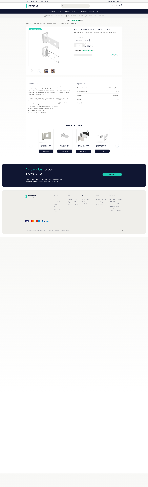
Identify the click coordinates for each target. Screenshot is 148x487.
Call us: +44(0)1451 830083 (42, 1)
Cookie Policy (99, 204)
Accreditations (58, 202)
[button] (74, 20)
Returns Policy (71, 207)
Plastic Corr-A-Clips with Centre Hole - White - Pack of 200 (46, 145)
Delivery (33, 1)
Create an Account (111, 1)
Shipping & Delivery (73, 202)
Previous (30, 145)
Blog (55, 207)
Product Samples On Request (75, 15)
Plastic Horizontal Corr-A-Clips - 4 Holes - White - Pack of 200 (65, 145)
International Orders (73, 204)
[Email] (112, 55)
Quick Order (119, 1)
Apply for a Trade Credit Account (96, 15)
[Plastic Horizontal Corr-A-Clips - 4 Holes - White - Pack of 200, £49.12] (65, 136)
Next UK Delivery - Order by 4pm (54, 15)
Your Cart (84, 203)
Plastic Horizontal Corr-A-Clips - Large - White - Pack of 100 (102, 145)
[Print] (115, 55)
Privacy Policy (99, 202)
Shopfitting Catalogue (115, 210)
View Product (46, 151)
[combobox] (75, 6)
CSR (55, 199)
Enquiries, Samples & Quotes (82, 55)
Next (117, 145)
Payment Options (72, 199)
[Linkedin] (118, 55)
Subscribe (112, 174)
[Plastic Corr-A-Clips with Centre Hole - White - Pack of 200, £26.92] (46, 136)
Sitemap (56, 211)
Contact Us (57, 209)
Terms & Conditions (101, 199)
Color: (78, 37)
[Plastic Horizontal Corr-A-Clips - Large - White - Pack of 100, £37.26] (102, 136)
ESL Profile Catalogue (115, 203)
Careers (56, 204)
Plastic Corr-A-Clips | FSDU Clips (83, 145)
